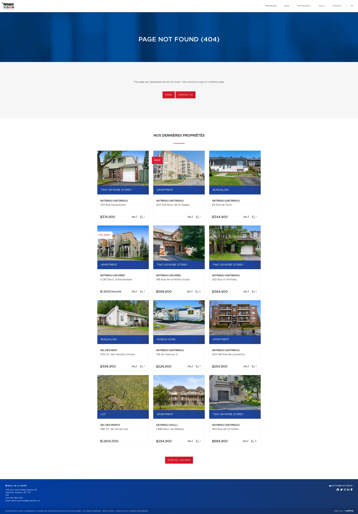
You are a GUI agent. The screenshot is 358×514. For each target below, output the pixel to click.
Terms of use (122, 511)
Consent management (138, 511)
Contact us (185, 95)
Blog (286, 6)
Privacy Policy (108, 511)
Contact (337, 6)
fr (352, 6)
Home (168, 95)
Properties (271, 6)
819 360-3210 (16, 498)
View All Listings (179, 460)
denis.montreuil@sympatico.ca (25, 501)
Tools (321, 6)
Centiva (348, 511)
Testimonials (304, 6)
